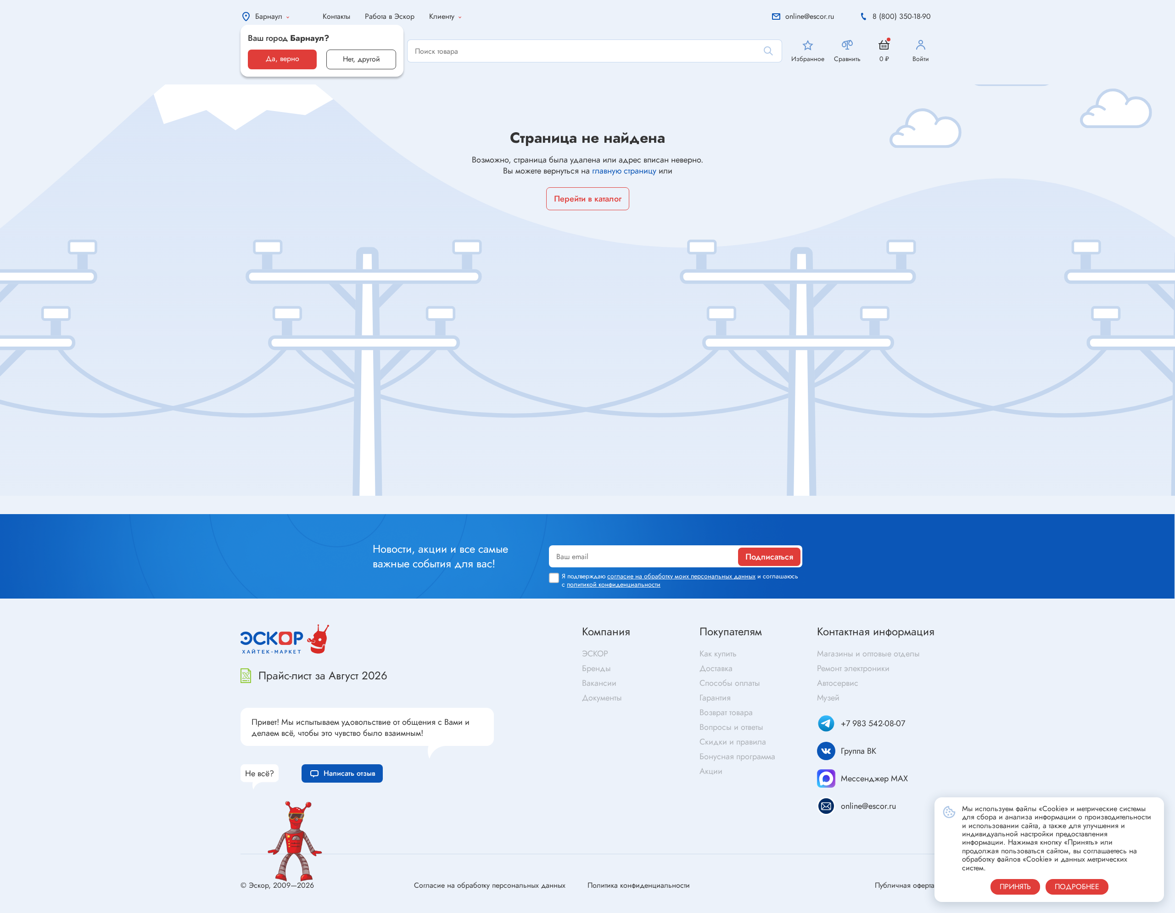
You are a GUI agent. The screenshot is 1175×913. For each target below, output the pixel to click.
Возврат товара (726, 712)
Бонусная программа (737, 756)
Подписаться (769, 557)
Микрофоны (610, 509)
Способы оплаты (729, 683)
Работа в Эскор (389, 16)
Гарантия (715, 698)
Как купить (718, 654)
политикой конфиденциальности (613, 584)
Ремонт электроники (853, 668)
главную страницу (624, 171)
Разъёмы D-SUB (343, 511)
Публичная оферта (904, 885)
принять (1015, 886)
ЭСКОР (595, 654)
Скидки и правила (732, 742)
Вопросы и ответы (731, 727)
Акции (710, 771)
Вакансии (599, 683)
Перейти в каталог (587, 199)
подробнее (1077, 886)
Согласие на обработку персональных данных (489, 885)
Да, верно (282, 58)
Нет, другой (361, 59)
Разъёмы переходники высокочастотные (382, 497)
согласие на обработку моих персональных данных (681, 576)
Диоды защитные (72, 508)
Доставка (716, 668)
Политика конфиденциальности (639, 885)
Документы (602, 698)
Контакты (336, 16)
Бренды (596, 668)
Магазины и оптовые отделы (868, 654)
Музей (828, 698)
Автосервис (837, 683)
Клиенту (441, 16)
